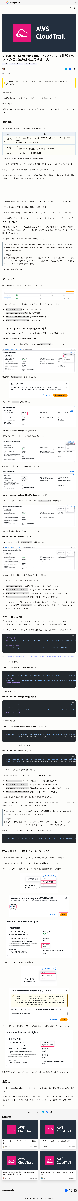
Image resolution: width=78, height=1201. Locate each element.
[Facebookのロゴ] (66, 1190)
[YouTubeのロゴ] (75, 1190)
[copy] (73, 636)
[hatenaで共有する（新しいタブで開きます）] (66, 69)
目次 (71, 8)
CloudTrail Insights (31, 64)
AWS (5, 64)
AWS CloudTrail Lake (16, 64)
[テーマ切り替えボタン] (76, 2)
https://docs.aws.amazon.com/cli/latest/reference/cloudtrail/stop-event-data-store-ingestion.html (40, 656)
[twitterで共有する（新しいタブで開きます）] (74, 69)
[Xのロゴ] (70, 1190)
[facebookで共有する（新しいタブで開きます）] (70, 69)
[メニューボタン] (3, 2)
